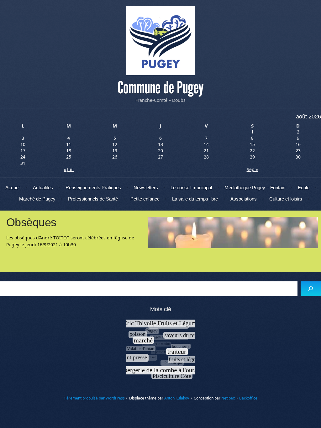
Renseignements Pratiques (93, 187)
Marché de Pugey (37, 198)
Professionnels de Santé (93, 198)
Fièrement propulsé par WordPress (94, 398)
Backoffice (248, 398)
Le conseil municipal (191, 187)
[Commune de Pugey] (160, 40)
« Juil (69, 169)
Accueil (12, 187)
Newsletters (146, 187)
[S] (311, 288)
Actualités (43, 187)
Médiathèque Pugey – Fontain (254, 187)
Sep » (252, 169)
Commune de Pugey (160, 88)
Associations (243, 198)
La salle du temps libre (195, 198)
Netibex (228, 398)
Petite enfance (145, 198)
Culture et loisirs (285, 198)
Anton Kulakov (176, 398)
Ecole (303, 187)
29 (252, 157)
